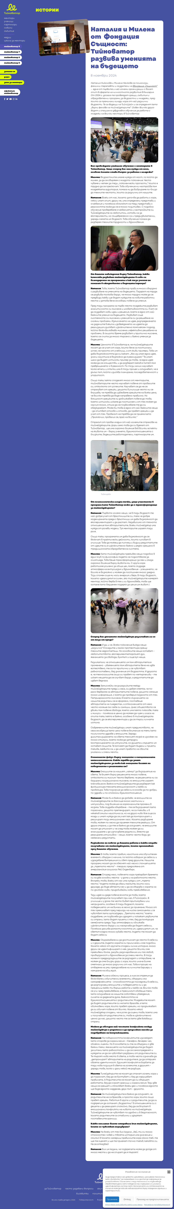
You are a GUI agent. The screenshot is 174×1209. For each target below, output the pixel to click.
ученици (8, 21)
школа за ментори (14, 40)
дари (6, 77)
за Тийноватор (52, 1188)
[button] (169, 1172)
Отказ (127, 1199)
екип (100, 1188)
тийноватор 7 (12, 52)
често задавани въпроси (79, 1188)
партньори (10, 24)
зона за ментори (13, 82)
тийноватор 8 (12, 46)
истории (9, 34)
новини (8, 27)
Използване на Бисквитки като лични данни (124, 1205)
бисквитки (82, 1193)
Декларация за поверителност (157, 1205)
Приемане (112, 1199)
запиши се (9, 71)
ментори (9, 18)
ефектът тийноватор (11, 92)
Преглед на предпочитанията (153, 1199)
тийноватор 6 (12, 57)
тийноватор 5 (12, 63)
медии (7, 37)
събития (9, 31)
